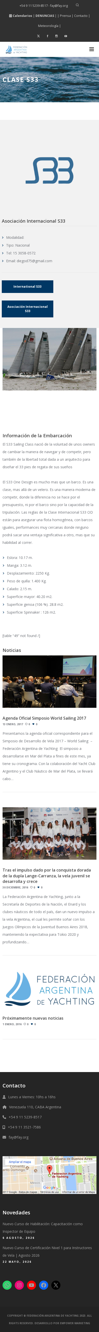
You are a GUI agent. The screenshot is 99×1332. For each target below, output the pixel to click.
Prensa (65, 16)
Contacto (81, 16)
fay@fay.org (18, 1137)
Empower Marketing (75, 1323)
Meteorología (48, 26)
